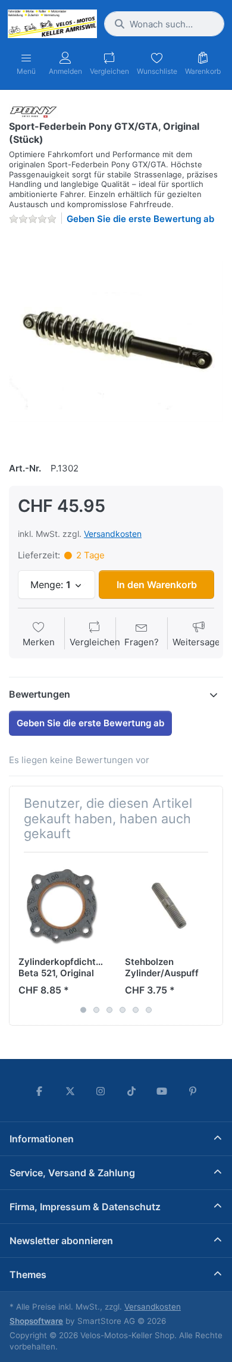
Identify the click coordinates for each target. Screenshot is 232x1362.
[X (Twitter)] (70, 1091)
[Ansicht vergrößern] (116, 342)
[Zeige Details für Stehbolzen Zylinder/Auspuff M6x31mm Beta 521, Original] (169, 905)
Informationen (42, 1139)
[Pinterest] (193, 1091)
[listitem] (116, 342)
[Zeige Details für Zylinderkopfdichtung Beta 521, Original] (62, 905)
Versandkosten (113, 534)
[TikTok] (131, 1091)
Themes (28, 1274)
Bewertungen (39, 694)
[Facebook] (39, 1091)
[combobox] (164, 23)
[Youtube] (162, 1091)
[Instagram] (100, 1091)
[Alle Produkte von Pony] (33, 110)
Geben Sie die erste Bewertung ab (140, 218)
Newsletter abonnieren (61, 1241)
